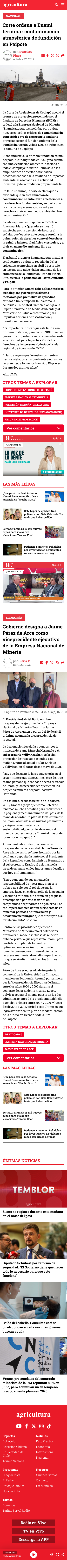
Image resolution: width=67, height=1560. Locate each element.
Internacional (45, 1452)
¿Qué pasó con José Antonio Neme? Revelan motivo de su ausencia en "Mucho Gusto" (20, 496)
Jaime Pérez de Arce (19, 1049)
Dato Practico (45, 1441)
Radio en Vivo (33, 1522)
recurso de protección (21, 419)
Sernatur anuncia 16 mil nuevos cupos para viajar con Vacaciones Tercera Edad (22, 532)
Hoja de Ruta (11, 1491)
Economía (14, 618)
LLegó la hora (11, 1475)
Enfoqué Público (14, 1486)
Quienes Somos (46, 1475)
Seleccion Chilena (15, 1447)
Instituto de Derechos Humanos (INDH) (33, 412)
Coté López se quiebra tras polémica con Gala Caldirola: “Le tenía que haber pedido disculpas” (43, 514)
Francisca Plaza (22, 53)
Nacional (13, 16)
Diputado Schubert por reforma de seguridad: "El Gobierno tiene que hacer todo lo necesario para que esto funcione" (33, 1269)
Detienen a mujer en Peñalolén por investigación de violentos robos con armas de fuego (42, 550)
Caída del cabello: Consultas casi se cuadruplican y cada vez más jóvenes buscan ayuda (32, 1327)
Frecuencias (44, 1486)
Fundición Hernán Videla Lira (27, 404)
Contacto (42, 1480)
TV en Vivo (33, 1531)
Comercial (9, 1505)
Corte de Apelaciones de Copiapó (28, 390)
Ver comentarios (20, 428)
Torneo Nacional (14, 1461)
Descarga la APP (34, 1539)
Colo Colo (9, 1441)
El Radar (8, 1480)
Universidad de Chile (13, 1453)
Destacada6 (13, 1034)
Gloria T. (24, 661)
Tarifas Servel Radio (16, 1510)
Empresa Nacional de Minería (26, 397)
